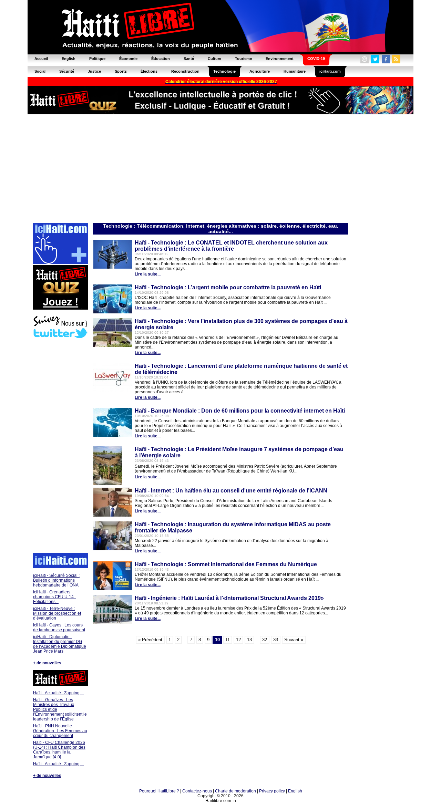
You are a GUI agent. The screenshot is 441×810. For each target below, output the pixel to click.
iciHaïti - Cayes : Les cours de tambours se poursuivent (59, 627)
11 (227, 639)
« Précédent (150, 639)
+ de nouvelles (47, 663)
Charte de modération (235, 791)
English (295, 791)
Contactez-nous (197, 791)
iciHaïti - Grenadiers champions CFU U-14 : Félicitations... (54, 597)
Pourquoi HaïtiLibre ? (159, 791)
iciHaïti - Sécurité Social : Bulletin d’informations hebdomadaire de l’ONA (56, 580)
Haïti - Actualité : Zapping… (58, 692)
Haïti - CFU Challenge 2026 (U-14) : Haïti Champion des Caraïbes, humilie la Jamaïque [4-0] (59, 749)
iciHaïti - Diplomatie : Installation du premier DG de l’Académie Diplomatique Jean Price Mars (59, 644)
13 (249, 639)
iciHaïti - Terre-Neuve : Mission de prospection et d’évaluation (57, 613)
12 (238, 639)
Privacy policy (272, 791)
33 (275, 639)
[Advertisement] (220, 168)
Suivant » (293, 639)
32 (264, 639)
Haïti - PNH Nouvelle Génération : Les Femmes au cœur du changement (60, 731)
